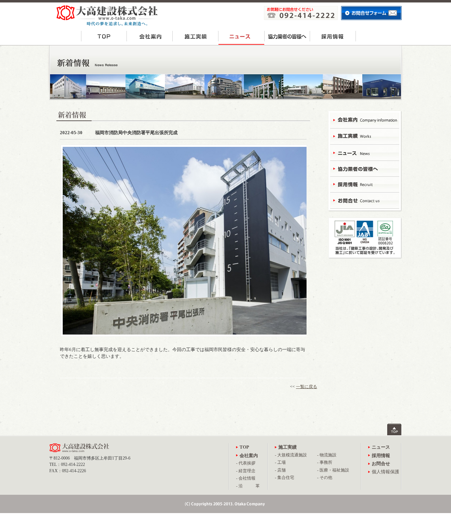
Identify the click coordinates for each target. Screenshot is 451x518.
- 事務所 (324, 462)
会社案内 (150, 36)
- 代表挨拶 (245, 463)
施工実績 (195, 36)
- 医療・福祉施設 (333, 470)
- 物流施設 (326, 455)
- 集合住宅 (284, 477)
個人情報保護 (385, 471)
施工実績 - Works (364, 136)
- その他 (324, 477)
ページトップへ (394, 429)
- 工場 (280, 462)
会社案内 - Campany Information (364, 121)
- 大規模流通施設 (291, 455)
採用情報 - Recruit (364, 184)
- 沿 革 (248, 485)
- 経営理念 (245, 470)
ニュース (241, 36)
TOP (104, 36)
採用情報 (333, 36)
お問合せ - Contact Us (364, 200)
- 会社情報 (245, 478)
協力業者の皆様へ (287, 36)
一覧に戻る (306, 386)
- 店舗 (280, 470)
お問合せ (379, 36)
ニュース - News (364, 152)
